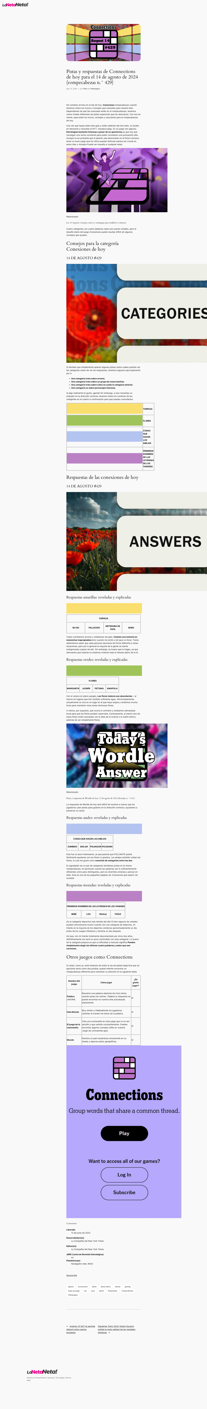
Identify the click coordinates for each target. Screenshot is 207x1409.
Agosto (71, 1287)
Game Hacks (106, 1287)
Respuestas (112, 1291)
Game (94, 1287)
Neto (85, 89)
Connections (83, 1287)
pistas (101, 1291)
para (93, 1291)
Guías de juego (74, 1291)
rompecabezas (127, 1291)
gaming (128, 1287)
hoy (85, 1291)
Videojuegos (95, 89)
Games (117, 1287)
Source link (71, 1275)
